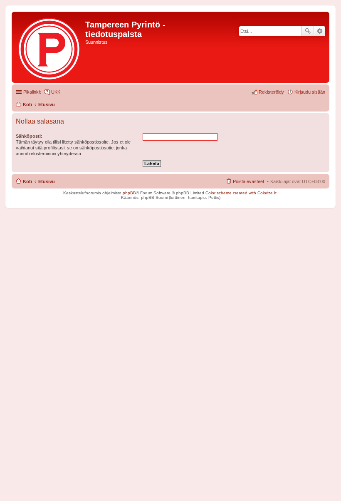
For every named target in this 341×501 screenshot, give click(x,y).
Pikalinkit (32, 91)
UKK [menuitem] (55, 91)
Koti (27, 181)
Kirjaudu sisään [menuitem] (309, 91)
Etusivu (46, 181)
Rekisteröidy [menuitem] (271, 91)
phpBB (129, 193)
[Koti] (49, 47)
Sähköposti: (29, 136)
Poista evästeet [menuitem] (248, 181)
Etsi (307, 31)
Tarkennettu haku (319, 31)
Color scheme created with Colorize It (241, 193)
